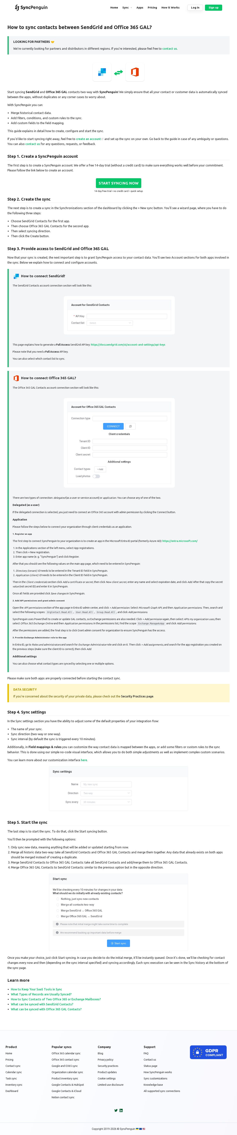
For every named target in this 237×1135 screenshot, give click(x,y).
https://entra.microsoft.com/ (180, 541)
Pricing (9, 1059)
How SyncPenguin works (158, 1072)
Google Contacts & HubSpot (68, 1084)
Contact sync (13, 1065)
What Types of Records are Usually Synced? (41, 994)
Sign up (213, 7)
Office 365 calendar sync (66, 1053)
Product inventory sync (65, 1078)
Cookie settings (107, 1078)
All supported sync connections (162, 1091)
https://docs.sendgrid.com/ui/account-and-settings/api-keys (128, 344)
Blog (100, 1053)
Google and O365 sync (65, 1065)
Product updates (107, 1072)
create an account (88, 139)
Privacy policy (105, 1059)
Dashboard (12, 1091)
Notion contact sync (63, 1097)
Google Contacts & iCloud (66, 1091)
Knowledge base (153, 1084)
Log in (195, 7)
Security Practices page (137, 696)
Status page (150, 1065)
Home (9, 1053)
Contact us (150, 1059)
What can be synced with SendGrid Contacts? (42, 1004)
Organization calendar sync (67, 1072)
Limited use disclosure (110, 1084)
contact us (169, 48)
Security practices (108, 1065)
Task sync (11, 1078)
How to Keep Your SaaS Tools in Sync (36, 989)
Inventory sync (14, 1084)
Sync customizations (155, 1078)
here (84, 760)
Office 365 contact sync (65, 1059)
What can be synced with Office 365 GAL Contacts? (46, 1009)
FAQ (146, 1053)
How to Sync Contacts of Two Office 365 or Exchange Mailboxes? (56, 999)
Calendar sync (14, 1072)
